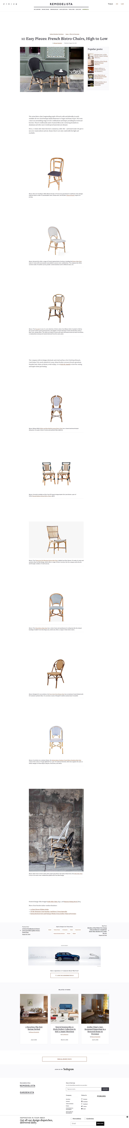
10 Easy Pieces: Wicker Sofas (39, 909)
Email (84, 1108)
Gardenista (85, 9)
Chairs (71, 929)
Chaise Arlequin (70, 195)
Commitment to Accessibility (69, 1109)
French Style (78, 929)
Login (122, 3)
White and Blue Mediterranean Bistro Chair (51, 428)
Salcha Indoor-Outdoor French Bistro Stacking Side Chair (66, 760)
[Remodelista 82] (11, 4)
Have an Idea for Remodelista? (69, 1112)
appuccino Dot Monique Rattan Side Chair (47, 560)
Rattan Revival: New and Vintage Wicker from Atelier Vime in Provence (53, 913)
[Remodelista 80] (6, 4)
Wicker (49, 929)
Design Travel (45, 9)
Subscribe (100, 1123)
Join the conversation (65, 975)
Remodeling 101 (54, 9)
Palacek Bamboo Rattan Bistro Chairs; (42, 496)
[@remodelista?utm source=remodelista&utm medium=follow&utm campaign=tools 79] (4, 4)
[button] (110, 4)
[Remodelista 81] (9, 4)
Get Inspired (37, 9)
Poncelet (37, 329)
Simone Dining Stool (70, 901)
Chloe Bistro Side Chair (41, 628)
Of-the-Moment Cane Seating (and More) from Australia (48, 911)
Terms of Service (69, 1103)
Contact (68, 1101)
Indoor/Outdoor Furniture (57, 34)
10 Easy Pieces (57, 929)
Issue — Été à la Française (72, 34)
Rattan (68, 933)
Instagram (85, 1101)
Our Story (78, 9)
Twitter (85, 1106)
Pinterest (85, 1099)
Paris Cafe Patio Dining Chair (56, 694)
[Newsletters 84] (16, 4)
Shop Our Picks (63, 9)
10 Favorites (65, 929)
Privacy (67, 1105)
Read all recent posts (64, 1059)
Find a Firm (72, 9)
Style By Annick (65, 364)
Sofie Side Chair (78, 873)
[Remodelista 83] (14, 4)
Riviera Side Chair (77, 261)
